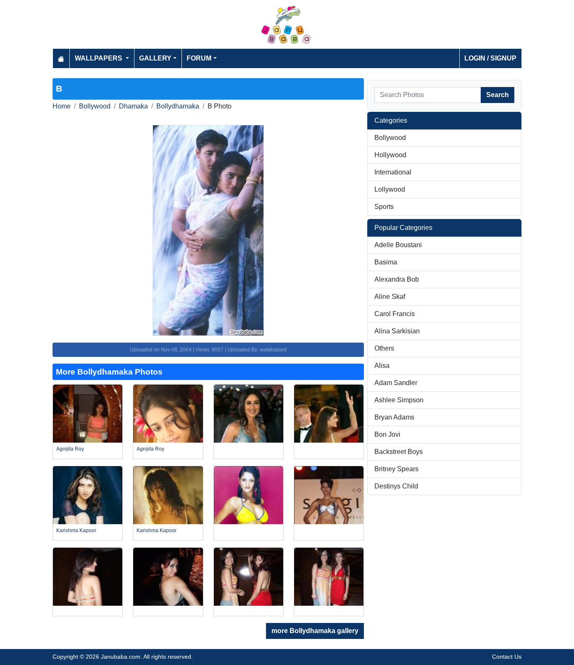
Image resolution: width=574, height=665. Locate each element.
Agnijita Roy (70, 449)
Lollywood (389, 189)
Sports (384, 206)
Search (497, 94)
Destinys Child (396, 486)
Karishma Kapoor (76, 530)
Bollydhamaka (177, 106)
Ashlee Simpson (399, 400)
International (392, 172)
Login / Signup (490, 58)
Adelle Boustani (398, 244)
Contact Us (506, 656)
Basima (385, 262)
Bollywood (95, 106)
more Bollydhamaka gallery (314, 630)
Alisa (382, 365)
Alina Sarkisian (397, 331)
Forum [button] (199, 58)
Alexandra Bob (396, 279)
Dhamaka (133, 106)
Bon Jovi (387, 434)
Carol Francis (394, 313)
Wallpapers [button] (99, 58)
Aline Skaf (389, 296)
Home (62, 106)
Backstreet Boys (398, 451)
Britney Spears (396, 468)
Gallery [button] (155, 58)
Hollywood (390, 154)
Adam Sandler (395, 382)
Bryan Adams (394, 417)
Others (384, 348)
